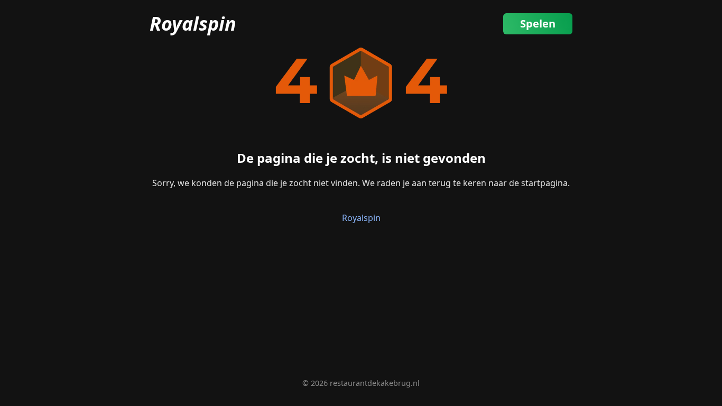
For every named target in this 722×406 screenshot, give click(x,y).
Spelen (538, 23)
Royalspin (193, 23)
